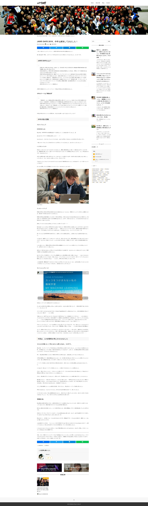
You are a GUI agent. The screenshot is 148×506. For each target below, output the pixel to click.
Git (108, 173)
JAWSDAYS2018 (96, 176)
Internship (99, 174)
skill (102, 179)
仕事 (107, 180)
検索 (109, 41)
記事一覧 (49, 457)
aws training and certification (98, 171)
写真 (93, 182)
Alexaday (107, 168)
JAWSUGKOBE (101, 177)
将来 (97, 182)
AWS (101, 170)
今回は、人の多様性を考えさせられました (102, 160)
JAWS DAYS (53, 44)
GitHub (94, 174)
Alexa (102, 168)
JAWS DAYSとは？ (99, 154)
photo (99, 179)
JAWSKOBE (103, 176)
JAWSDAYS (40, 445)
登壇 (105, 182)
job (106, 177)
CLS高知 (107, 171)
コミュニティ (101, 180)
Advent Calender (96, 168)
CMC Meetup (95, 173)
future (104, 173)
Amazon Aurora (96, 170)
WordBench (108, 179)
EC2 (100, 173)
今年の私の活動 (98, 156)
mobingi (94, 179)
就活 (101, 182)
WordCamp (95, 180)
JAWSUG (47, 445)
